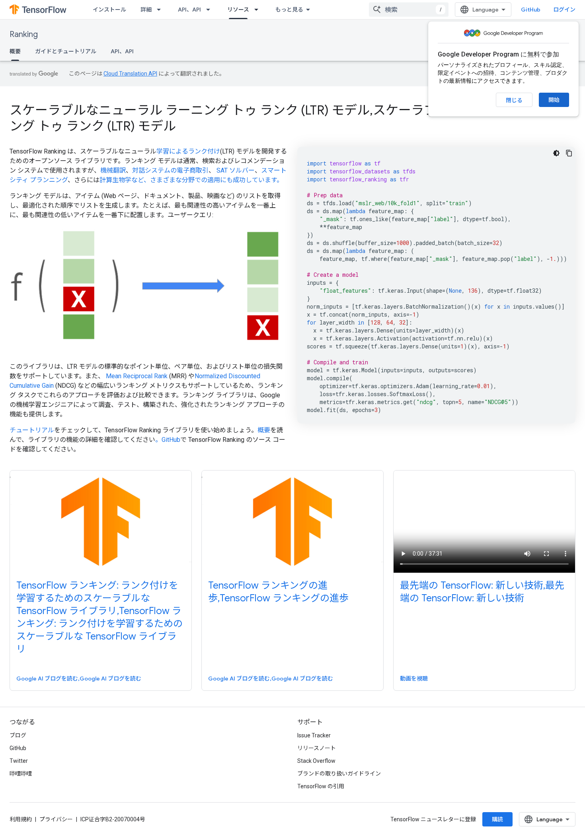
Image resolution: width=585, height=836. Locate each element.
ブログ (18, 735)
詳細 (146, 9)
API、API (189, 9)
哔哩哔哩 (21, 773)
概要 (15, 51)
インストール (109, 9)
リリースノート (316, 748)
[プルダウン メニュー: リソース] (258, 9)
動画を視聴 (414, 678)
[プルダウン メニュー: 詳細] (161, 9)
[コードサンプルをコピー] (569, 153)
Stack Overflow (316, 761)
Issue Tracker (314, 735)
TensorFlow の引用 (320, 786)
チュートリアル (32, 430)
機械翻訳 (113, 170)
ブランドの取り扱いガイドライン (339, 773)
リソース (238, 9)
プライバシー (56, 819)
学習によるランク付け (188, 151)
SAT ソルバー (235, 170)
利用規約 (21, 819)
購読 (497, 819)
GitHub (530, 9)
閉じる (514, 100)
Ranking (24, 34)
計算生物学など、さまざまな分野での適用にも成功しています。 (191, 180)
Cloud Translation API (130, 73)
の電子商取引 (189, 170)
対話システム (151, 170)
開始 (554, 99)
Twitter (19, 761)
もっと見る (289, 9)
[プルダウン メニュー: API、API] (210, 9)
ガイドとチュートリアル (65, 51)
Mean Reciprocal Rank (137, 376)
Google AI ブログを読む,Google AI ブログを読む (78, 678)
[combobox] (408, 9)
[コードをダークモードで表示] (556, 153)
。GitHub (167, 439)
